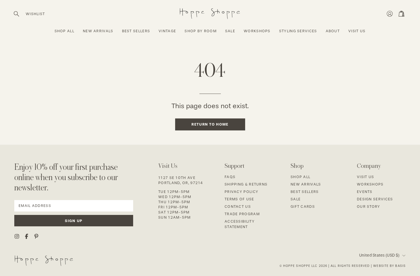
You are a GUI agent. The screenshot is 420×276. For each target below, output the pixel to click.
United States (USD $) (379, 255)
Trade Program (242, 214)
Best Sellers (305, 192)
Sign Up (73, 221)
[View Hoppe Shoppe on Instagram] (16, 236)
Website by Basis (389, 266)
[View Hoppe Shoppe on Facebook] (26, 236)
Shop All (300, 177)
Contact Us (238, 206)
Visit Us (365, 177)
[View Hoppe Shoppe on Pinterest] (36, 236)
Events (365, 192)
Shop (297, 166)
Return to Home (209, 124)
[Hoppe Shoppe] (210, 12)
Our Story (368, 206)
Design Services (375, 199)
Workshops (370, 184)
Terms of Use (239, 199)
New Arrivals (306, 184)
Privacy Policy (241, 192)
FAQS (230, 177)
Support (235, 166)
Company (369, 166)
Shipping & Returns (246, 184)
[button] (16, 14)
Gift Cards (303, 206)
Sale (296, 199)
